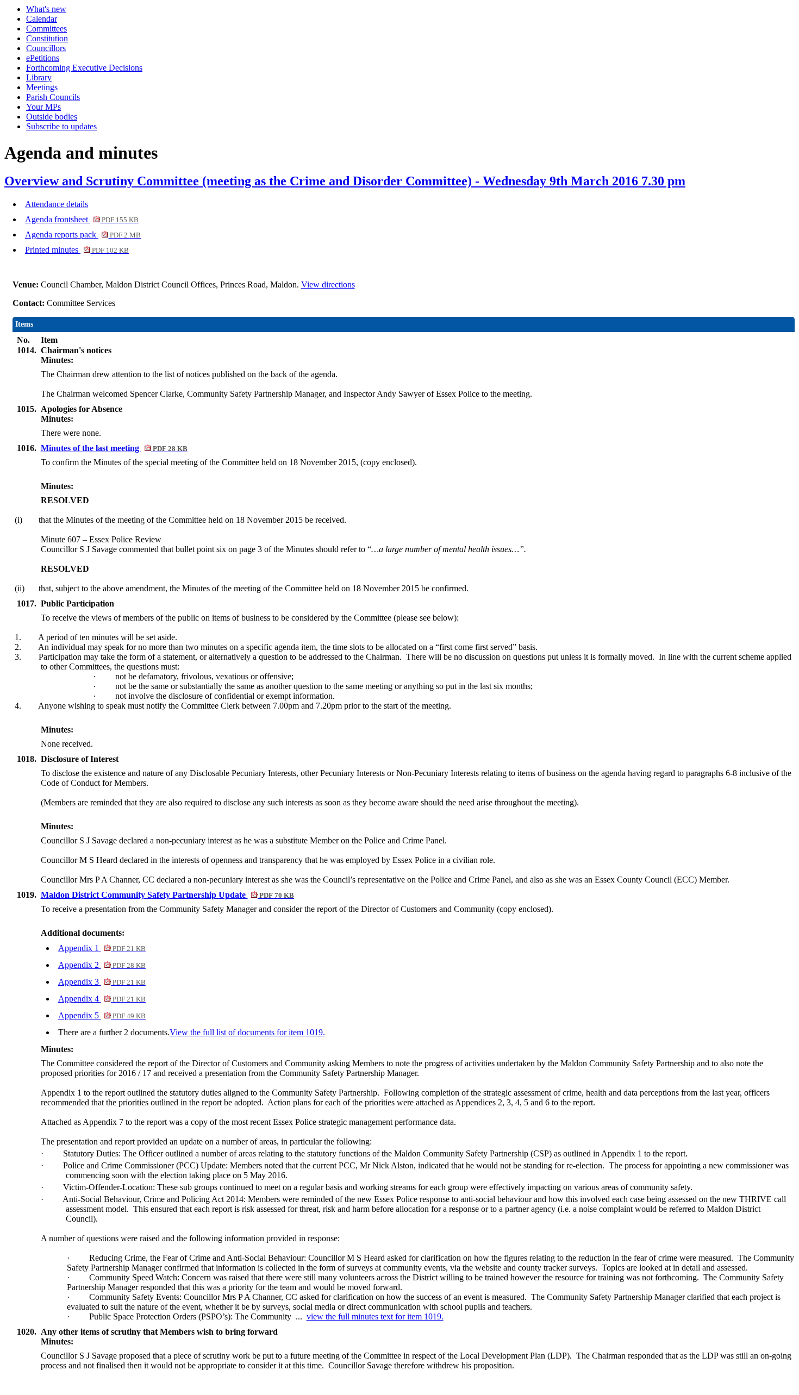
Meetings (42, 87)
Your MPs (43, 106)
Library (39, 77)
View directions (328, 284)
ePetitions (42, 57)
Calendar (41, 18)
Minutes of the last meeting (114, 448)
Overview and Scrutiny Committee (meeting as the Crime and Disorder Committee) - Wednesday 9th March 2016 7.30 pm (344, 181)
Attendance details (56, 204)
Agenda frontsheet (82, 219)
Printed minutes (77, 249)
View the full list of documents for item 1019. (247, 1032)
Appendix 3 (102, 981)
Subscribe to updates (61, 126)
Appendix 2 (102, 964)
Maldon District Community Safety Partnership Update (167, 894)
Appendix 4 (102, 998)
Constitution (47, 38)
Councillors (46, 48)
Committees (46, 28)
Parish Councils (53, 97)
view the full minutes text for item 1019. (375, 1316)
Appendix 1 (102, 948)
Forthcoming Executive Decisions (84, 67)
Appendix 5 (102, 1015)
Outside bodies (51, 116)
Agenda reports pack (83, 234)
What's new (46, 9)
